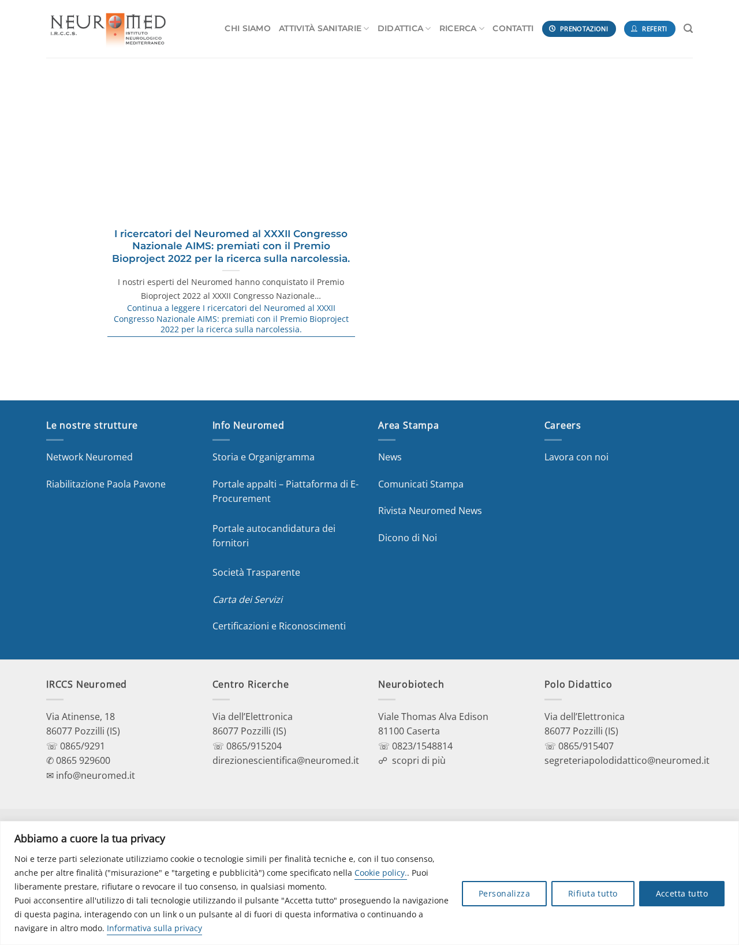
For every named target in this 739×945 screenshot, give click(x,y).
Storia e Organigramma (263, 457)
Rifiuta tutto (592, 893)
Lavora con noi (576, 457)
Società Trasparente (256, 572)
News (390, 457)
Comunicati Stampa (421, 484)
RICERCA (458, 28)
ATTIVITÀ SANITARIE (320, 28)
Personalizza (504, 893)
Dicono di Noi (407, 537)
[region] (369, 883)
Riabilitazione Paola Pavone (106, 484)
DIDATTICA (401, 28)
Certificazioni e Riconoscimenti (279, 626)
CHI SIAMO (248, 28)
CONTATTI (512, 28)
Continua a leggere (231, 319)
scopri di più (419, 760)
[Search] (688, 28)
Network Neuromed (89, 457)
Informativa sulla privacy (154, 927)
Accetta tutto (682, 893)
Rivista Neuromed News (430, 510)
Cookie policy (379, 872)
